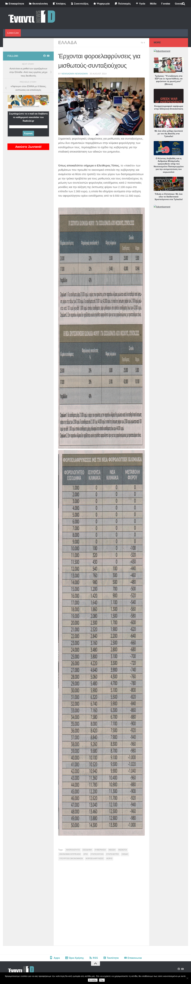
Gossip (179, 3)
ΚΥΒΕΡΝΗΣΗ (100, 850)
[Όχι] (187, 978)
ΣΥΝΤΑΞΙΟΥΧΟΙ (97, 854)
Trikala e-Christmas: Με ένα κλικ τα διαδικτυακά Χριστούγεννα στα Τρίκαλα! (169, 197)
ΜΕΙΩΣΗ (112, 850)
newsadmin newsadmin (74, 73)
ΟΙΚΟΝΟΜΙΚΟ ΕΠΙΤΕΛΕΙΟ (70, 854)
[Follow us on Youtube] (48, 56)
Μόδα (153, 3)
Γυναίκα (165, 3)
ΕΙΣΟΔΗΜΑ (87, 850)
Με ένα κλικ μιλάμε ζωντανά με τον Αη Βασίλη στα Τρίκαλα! (169, 133)
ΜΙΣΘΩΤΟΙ (122, 850)
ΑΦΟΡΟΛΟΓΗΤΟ (73, 850)
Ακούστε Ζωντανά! (28, 146)
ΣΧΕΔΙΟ (125, 854)
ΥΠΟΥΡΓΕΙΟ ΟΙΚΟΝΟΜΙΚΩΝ (71, 858)
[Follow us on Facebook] (44, 56)
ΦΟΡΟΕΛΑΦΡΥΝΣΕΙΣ (95, 858)
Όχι (102, 980)
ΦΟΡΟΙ (109, 858)
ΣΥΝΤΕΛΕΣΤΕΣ (112, 854)
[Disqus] (101, 904)
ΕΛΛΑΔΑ (67, 42)
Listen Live (13, 33)
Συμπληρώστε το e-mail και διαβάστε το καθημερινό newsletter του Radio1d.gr (28, 117)
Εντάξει (92, 980)
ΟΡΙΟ (85, 854)
